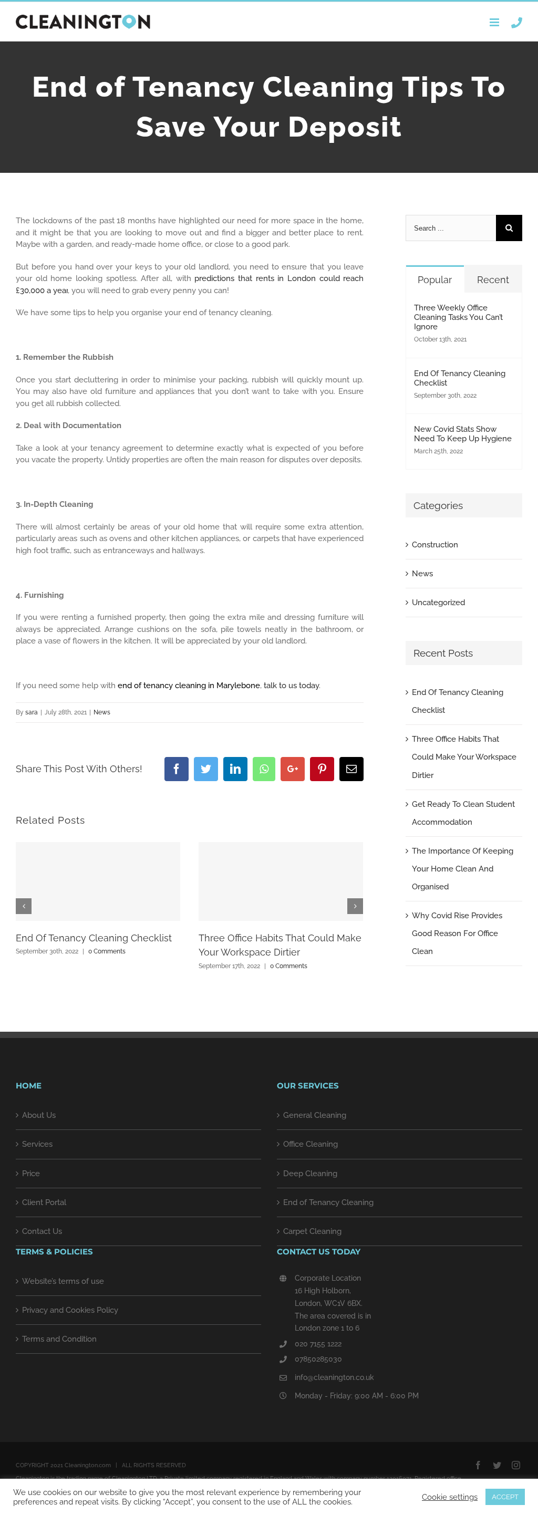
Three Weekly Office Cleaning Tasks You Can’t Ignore (458, 317)
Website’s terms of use (63, 1281)
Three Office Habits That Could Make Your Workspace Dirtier (464, 757)
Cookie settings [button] (450, 1496)
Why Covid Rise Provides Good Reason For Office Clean (457, 933)
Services (37, 1144)
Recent (493, 279)
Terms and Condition (59, 1339)
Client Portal (44, 1202)
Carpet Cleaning (312, 1231)
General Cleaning (314, 1115)
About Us (39, 1115)
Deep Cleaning (310, 1173)
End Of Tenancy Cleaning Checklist (94, 937)
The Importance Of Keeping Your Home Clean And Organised (462, 868)
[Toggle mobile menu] (495, 22)
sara (31, 712)
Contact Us (42, 1231)
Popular (435, 279)
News (102, 712)
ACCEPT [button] (505, 1497)
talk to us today (290, 685)
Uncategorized (438, 602)
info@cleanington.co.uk (334, 1377)
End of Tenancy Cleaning (328, 1202)
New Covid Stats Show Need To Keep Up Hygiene (463, 433)
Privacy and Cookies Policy (70, 1310)
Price (31, 1173)
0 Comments (107, 951)
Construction (435, 544)
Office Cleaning (310, 1144)
